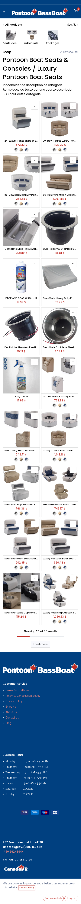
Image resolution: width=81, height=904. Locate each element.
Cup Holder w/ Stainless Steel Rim (59, 248)
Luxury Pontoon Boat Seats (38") (59, 558)
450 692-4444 (14, 852)
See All (71, 24)
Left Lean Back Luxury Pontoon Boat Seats (59, 396)
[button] (34, 106)
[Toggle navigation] (4, 11)
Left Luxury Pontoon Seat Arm (21, 450)
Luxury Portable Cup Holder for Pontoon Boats (21, 612)
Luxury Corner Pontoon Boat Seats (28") (59, 450)
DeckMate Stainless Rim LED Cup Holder (21, 347)
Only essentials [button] (53, 898)
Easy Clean (21, 396)
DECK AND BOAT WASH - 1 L (21, 298)
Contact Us (12, 717)
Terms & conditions (17, 690)
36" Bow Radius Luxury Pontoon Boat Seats (21, 194)
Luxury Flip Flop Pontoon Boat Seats (21, 504)
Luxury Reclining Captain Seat (59, 612)
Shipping (10, 706)
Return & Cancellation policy (22, 695)
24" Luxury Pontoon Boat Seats (21, 140)
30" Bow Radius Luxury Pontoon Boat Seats (59, 140)
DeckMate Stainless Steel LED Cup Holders (59, 347)
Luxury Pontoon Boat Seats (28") (21, 558)
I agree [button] (71, 898)
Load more (41, 644)
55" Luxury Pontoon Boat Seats (59, 194)
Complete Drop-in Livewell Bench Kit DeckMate (21, 248)
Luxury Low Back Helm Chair (59, 504)
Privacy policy (14, 701)
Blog (8, 723)
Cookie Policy (26, 887)
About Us (11, 712)
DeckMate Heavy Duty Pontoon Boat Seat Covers (59, 298)
